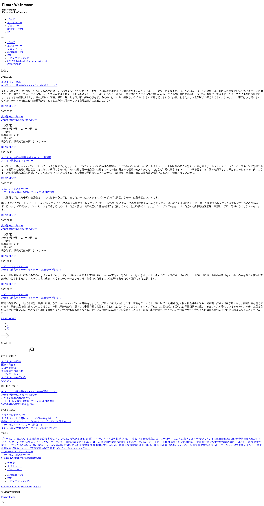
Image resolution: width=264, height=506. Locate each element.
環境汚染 (144, 445)
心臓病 (39, 445)
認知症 (38, 448)
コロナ (234, 438)
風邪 (52, 448)
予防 (22, 442)
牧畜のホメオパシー (179, 445)
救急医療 (87, 445)
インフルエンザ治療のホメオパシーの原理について (29, 391)
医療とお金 (176, 442)
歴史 (128, 442)
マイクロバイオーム (89, 442)
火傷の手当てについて (13, 415)
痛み (33, 442)
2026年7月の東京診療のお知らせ (19, 394)
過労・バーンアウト (100, 438)
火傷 (121, 438)
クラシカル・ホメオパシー (50, 442)
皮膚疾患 (34, 438)
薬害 (113, 442)
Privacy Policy (14, 64)
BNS (9, 55)
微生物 (23, 445)
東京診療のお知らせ (12, 116)
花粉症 (51, 438)
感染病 (60, 445)
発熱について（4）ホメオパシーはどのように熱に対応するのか (36, 421)
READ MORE (8, 106)
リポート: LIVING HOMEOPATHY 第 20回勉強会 (27, 401)
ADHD (46, 448)
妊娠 (85, 438)
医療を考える (29, 157)
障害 (121, 445)
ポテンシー (250, 445)
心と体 (31, 445)
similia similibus (222, 438)
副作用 (166, 442)
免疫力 (43, 438)
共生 (259, 445)
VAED (252, 438)
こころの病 (180, 438)
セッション (49, 445)
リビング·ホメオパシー (20, 58)
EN (9, 32)
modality (121, 442)
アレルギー (192, 438)
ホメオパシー (14, 22)
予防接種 (243, 438)
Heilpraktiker (200, 442)
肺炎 (140, 438)
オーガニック (11, 445)
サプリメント (206, 438)
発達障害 (195, 445)
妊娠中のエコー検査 (23, 448)
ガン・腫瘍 (131, 438)
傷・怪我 (154, 445)
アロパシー (241, 442)
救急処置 (77, 445)
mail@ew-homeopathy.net (34, 61)
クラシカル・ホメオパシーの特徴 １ (22, 424)
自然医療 (6, 448)
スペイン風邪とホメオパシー (17, 398)
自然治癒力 (149, 438)
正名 (149, 442)
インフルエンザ (64, 438)
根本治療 (101, 445)
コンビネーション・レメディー (73, 448)
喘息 (135, 445)
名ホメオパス (138, 442)
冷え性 (115, 438)
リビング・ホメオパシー (14, 188)
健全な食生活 (214, 442)
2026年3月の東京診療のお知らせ (19, 404)
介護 (27, 442)
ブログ (11, 19)
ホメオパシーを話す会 (13, 377)
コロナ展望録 (44, 157)
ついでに (6, 380)
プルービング (8, 438)
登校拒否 (205, 445)
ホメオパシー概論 (11, 82)
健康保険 (106, 442)
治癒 (127, 445)
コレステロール (164, 438)
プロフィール (14, 25)
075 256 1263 (14, 61)
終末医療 (238, 445)
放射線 (68, 445)
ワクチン (14, 442)
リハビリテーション (222, 445)
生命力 (163, 445)
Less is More (112, 445)
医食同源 (188, 442)
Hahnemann (72, 442)
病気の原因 (228, 442)
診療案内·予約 (15, 29)
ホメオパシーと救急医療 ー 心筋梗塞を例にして (29, 418)
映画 (250, 442)
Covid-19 (77, 438)
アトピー (157, 442)
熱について (22, 438)
